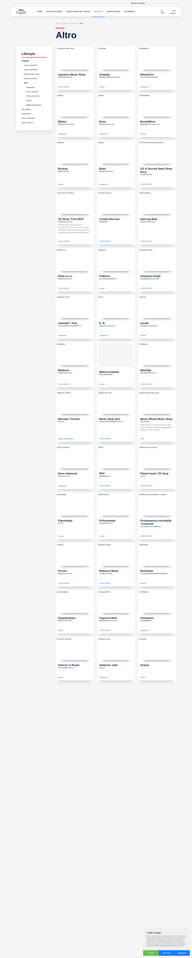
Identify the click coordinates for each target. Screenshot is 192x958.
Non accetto (166, 953)
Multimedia (129, 11)
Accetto (150, 953)
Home (39, 11)
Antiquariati (30, 87)
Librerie (29, 100)
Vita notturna (26, 109)
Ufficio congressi (138, 3)
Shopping (25, 61)
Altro (26, 83)
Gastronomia (26, 114)
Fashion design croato (31, 74)
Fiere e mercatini (32, 92)
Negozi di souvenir (30, 78)
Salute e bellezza (27, 122)
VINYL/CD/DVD (32, 96)
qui (182, 945)
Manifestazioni (113, 11)
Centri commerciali (30, 65)
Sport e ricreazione (28, 118)
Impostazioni (182, 953)
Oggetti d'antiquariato (33, 105)
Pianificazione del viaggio (78, 11)
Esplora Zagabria (54, 11)
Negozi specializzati (31, 70)
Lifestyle (98, 11)
